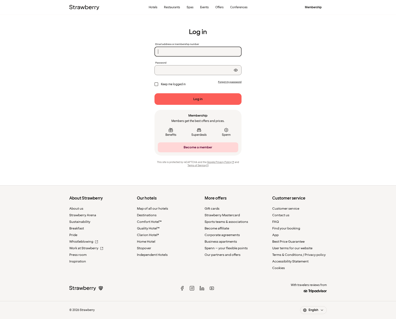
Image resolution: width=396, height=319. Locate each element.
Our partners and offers (222, 255)
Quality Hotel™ (148, 228)
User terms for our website (292, 248)
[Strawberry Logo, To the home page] (84, 7)
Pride (73, 235)
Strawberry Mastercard (222, 215)
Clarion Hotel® (148, 235)
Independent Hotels (152, 255)
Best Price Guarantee (288, 241)
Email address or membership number (177, 44)
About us (76, 208)
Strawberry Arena (82, 215)
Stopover (144, 248)
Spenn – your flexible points (226, 248)
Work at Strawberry (83, 248)
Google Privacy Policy (219, 162)
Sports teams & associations (226, 222)
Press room (78, 255)
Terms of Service (196, 165)
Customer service (285, 208)
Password (160, 62)
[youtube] (211, 288)
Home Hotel (146, 241)
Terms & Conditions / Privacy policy (299, 255)
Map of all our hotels (152, 208)
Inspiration (77, 261)
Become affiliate (217, 228)
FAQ (275, 222)
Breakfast (76, 228)
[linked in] (201, 288)
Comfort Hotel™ (149, 222)
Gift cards (212, 208)
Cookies (278, 268)
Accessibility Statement (290, 261)
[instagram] (192, 288)
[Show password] (236, 70)
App (275, 235)
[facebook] (182, 288)
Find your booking (286, 228)
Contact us (280, 215)
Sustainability (79, 222)
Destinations (147, 215)
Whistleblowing (81, 241)
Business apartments (221, 241)
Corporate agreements (222, 235)
